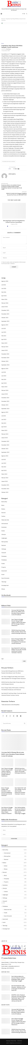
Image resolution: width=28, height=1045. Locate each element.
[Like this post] (11, 168)
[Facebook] (3, 716)
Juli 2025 (3, 328)
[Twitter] (6, 716)
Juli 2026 (3, 284)
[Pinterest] (14, 716)
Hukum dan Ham (15, 909)
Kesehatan (14, 885)
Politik (15, 912)
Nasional (15, 859)
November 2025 (5, 314)
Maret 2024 (4, 386)
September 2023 (5, 408)
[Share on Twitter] (15, 168)
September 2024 (5, 365)
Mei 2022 (3, 466)
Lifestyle (14, 888)
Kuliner (15, 865)
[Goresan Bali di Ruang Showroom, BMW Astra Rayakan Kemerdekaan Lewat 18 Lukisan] (14, 742)
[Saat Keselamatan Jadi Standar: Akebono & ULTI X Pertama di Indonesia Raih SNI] (5, 988)
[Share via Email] (18, 168)
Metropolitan (15, 856)
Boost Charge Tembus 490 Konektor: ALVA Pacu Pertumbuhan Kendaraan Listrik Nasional (6, 791)
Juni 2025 (3, 332)
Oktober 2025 (4, 317)
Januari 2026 (4, 306)
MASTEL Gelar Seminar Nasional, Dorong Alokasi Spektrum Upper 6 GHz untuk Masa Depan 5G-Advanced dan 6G (18, 998)
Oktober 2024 (4, 361)
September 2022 (5, 452)
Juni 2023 (3, 419)
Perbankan (15, 878)
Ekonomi (14, 872)
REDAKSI (19, 1040)
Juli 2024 (3, 372)
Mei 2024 (3, 379)
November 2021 (5, 488)
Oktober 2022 (4, 448)
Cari (2, 658)
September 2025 (5, 321)
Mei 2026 (3, 292)
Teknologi (14, 925)
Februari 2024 (4, 390)
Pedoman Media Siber (11, 1040)
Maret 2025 (4, 343)
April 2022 (4, 470)
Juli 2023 (3, 415)
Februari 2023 (4, 434)
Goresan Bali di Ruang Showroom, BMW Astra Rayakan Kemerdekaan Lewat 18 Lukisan (12, 754)
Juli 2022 (3, 459)
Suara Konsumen (15, 916)
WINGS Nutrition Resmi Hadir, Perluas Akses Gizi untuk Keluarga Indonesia (20, 771)
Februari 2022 (4, 477)
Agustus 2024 (4, 368)
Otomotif (5, 901)
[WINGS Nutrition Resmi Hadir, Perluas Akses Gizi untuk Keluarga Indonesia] (21, 763)
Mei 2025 (3, 335)
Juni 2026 (3, 288)
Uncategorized (14, 928)
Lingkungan (14, 894)
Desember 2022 (5, 441)
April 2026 (4, 295)
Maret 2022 (4, 474)
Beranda (3, 18)
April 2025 (4, 339)
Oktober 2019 (4, 492)
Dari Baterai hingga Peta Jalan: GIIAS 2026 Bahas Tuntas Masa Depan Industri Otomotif (7, 810)
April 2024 (4, 383)
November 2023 (5, 401)
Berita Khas (14, 849)
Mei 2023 (3, 423)
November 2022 (5, 445)
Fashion (15, 891)
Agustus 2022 (4, 455)
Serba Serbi (14, 919)
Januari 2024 (4, 394)
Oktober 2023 (4, 405)
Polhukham (14, 906)
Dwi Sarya (8, 49)
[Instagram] (24, 14)
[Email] (20, 716)
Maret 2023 (4, 430)
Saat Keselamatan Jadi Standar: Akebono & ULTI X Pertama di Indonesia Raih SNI (18, 988)
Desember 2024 (5, 354)
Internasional (15, 853)
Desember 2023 (5, 397)
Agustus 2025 (4, 324)
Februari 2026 (4, 303)
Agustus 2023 (4, 412)
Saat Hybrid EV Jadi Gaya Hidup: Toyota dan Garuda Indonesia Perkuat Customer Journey (20, 791)
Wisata (15, 869)
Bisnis (2, 43)
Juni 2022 (3, 463)
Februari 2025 (4, 346)
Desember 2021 (5, 485)
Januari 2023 (4, 437)
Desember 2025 (5, 310)
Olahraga (14, 898)
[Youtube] (17, 716)
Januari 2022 (4, 481)
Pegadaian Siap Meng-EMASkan (8, 161)
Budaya (14, 862)
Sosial (14, 922)
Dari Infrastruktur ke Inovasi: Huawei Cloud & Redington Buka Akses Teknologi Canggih (20, 810)
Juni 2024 (3, 375)
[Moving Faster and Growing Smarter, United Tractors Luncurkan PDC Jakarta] (14, 211)
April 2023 (4, 426)
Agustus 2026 (4, 281)
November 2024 (5, 357)
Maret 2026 (4, 299)
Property (15, 882)
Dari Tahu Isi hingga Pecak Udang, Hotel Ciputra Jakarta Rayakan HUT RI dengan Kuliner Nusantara (7, 772)
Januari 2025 (4, 350)
